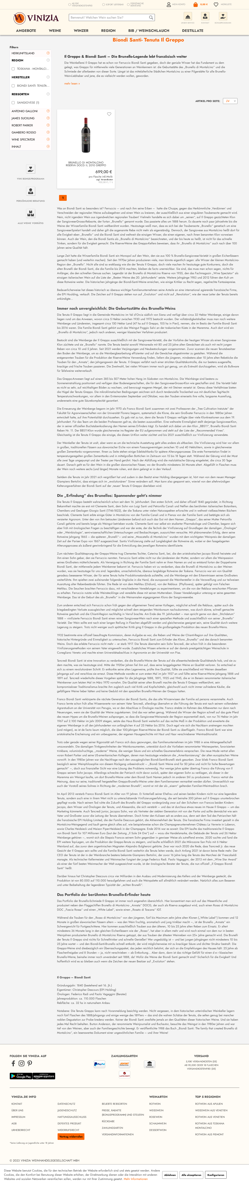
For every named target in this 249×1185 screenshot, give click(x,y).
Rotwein (155, 1104)
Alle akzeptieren (191, 1175)
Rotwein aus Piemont (209, 1134)
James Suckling (23, 118)
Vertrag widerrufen (71, 1136)
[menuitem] (176, 4)
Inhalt (16, 147)
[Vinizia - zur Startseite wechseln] (36, 18)
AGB (14, 1123)
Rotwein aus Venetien (210, 1117)
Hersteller (21, 77)
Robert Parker (22, 125)
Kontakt (16, 1104)
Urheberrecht (20, 1130)
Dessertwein (157, 1130)
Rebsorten (20, 94)
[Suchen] (151, 17)
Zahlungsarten (112, 1128)
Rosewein (155, 1117)
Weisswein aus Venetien (211, 1110)
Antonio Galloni (25, 111)
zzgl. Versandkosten (104, 179)
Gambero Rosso (24, 132)
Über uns (17, 1110)
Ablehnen (170, 1175)
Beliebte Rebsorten (114, 1104)
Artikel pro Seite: (207, 101)
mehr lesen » (72, 83)
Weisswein (156, 1110)
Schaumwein (157, 1123)
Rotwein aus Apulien (209, 1104)
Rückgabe (108, 1121)
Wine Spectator (23, 139)
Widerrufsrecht (68, 1130)
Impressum (18, 1117)
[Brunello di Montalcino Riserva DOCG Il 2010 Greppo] (86, 135)
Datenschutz (66, 1104)
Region (17, 60)
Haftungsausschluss (72, 1117)
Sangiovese (28, 102)
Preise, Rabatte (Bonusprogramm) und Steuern (123, 1113)
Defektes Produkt (69, 1123)
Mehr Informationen (136, 1179)
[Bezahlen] (124, 1070)
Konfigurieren (215, 1175)
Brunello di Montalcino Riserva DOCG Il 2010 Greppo (86, 164)
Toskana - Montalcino (33, 69)
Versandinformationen (118, 1134)
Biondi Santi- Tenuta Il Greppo (33, 86)
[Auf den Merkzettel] (109, 114)
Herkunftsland (23, 53)
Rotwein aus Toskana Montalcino (209, 1126)
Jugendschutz (67, 1110)
